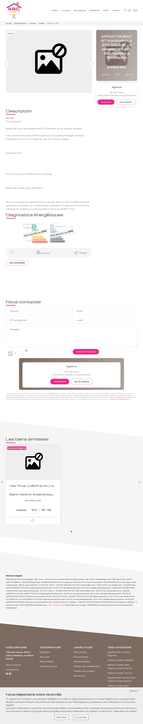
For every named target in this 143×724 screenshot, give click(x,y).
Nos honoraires (17, 263)
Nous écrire (106, 102)
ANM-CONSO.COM (56, 605)
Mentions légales (82, 661)
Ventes (55, 10)
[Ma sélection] (125, 10)
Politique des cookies (84, 671)
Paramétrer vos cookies (124, 711)
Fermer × (134, 691)
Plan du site (79, 676)
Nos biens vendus (48, 666)
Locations (66, 10)
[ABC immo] (14, 10)
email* (80, 320)
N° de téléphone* (18, 320)
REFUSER (61, 717)
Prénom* (14, 311)
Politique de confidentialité (87, 666)
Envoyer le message (85, 352)
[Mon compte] (130, 10)
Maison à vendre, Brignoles (121, 660)
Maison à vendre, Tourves (120, 673)
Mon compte (80, 652)
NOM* (80, 311)
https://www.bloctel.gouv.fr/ (119, 399)
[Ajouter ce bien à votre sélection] (12, 253)
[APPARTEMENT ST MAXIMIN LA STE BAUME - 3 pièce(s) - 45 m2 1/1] (49, 61)
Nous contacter (13, 665)
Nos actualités (47, 661)
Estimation (94, 10)
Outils (106, 10)
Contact (116, 10)
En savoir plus (105, 711)
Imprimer (45, 253)
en (135, 10)
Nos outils (44, 657)
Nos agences (80, 10)
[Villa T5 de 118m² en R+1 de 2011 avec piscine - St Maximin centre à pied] (33, 462)
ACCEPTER (81, 717)
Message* (15, 329)
